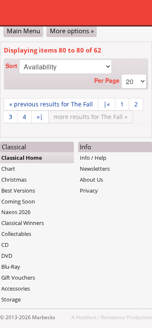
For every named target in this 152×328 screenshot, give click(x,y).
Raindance (113, 317)
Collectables (16, 234)
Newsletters (95, 168)
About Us (91, 179)
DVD (6, 255)
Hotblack (86, 317)
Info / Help (93, 157)
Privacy (89, 190)
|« (106, 104)
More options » (72, 30)
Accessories (15, 288)
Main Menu (23, 30)
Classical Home (21, 157)
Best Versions (18, 190)
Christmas (14, 179)
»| (40, 117)
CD (4, 245)
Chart (8, 168)
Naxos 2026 (15, 212)
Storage (11, 299)
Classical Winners (22, 223)
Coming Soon (18, 201)
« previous (51, 104)
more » (91, 117)
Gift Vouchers (18, 277)
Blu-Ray (10, 266)
